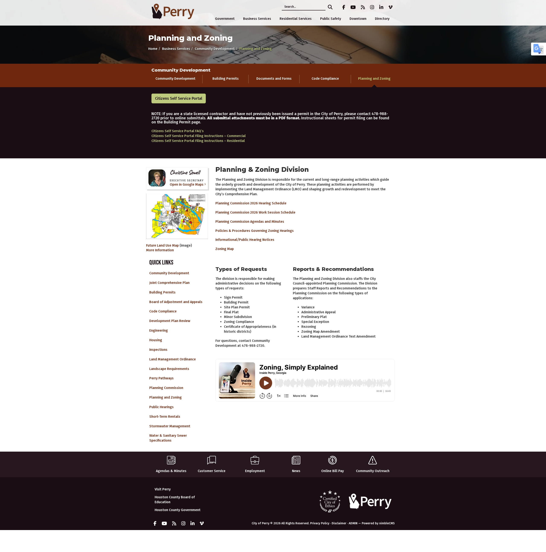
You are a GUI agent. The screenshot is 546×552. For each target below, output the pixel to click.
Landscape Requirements (169, 369)
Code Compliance (325, 79)
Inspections (158, 350)
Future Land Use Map (162, 245)
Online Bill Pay (332, 471)
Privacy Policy (319, 523)
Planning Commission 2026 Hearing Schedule (250, 203)
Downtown (358, 19)
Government (225, 19)
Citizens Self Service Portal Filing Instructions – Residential (198, 141)
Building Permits (225, 79)
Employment (255, 471)
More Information (160, 250)
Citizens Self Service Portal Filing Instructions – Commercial (198, 136)
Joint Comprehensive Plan (169, 283)
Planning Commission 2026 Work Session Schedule (255, 212)
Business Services (257, 19)
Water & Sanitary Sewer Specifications (168, 438)
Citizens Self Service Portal (178, 98)
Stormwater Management (169, 426)
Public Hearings (161, 407)
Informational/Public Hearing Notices (244, 240)
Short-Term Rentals (164, 417)
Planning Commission (166, 388)
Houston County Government (177, 510)
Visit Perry (163, 489)
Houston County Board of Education (175, 499)
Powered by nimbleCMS (378, 523)
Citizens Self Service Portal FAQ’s (177, 131)
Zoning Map (224, 249)
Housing (155, 340)
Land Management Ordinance (172, 359)
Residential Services (296, 19)
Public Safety (330, 19)
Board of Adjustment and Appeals (175, 302)
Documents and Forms (274, 79)
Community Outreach (372, 471)
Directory (382, 19)
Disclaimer (339, 523)
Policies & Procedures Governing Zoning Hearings (254, 231)
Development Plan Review (169, 321)
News (296, 471)
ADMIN (353, 523)
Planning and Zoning (374, 79)
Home (152, 49)
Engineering (158, 330)
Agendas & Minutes (171, 471)
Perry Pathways (161, 378)
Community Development (215, 49)
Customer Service (211, 471)
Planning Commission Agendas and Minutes (249, 222)
